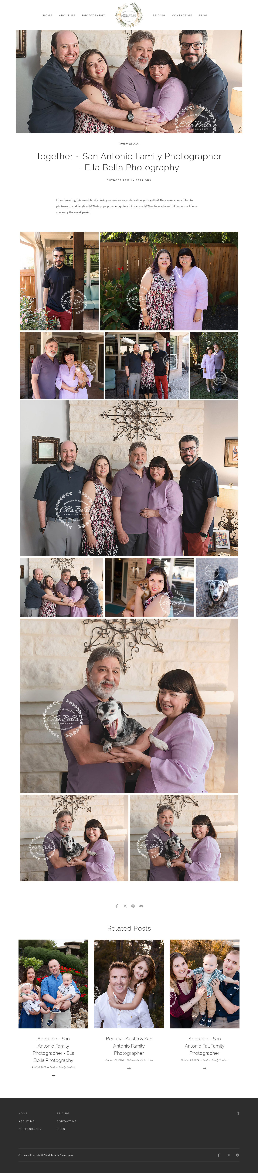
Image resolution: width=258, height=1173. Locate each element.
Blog (203, 15)
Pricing (159, 15)
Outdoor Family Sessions (129, 180)
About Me (67, 15)
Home (47, 15)
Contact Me (182, 15)
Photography (93, 15)
